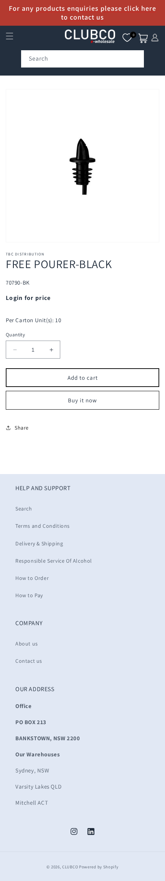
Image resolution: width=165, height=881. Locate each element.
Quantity (15, 334)
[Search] (135, 58)
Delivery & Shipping (39, 543)
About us (26, 643)
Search (23, 508)
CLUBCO (70, 866)
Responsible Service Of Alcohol (53, 560)
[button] (9, 36)
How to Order (32, 578)
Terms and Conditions (42, 525)
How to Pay (29, 595)
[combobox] (82, 59)
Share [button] (22, 427)
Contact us (28, 660)
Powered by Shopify (99, 866)
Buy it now (82, 400)
